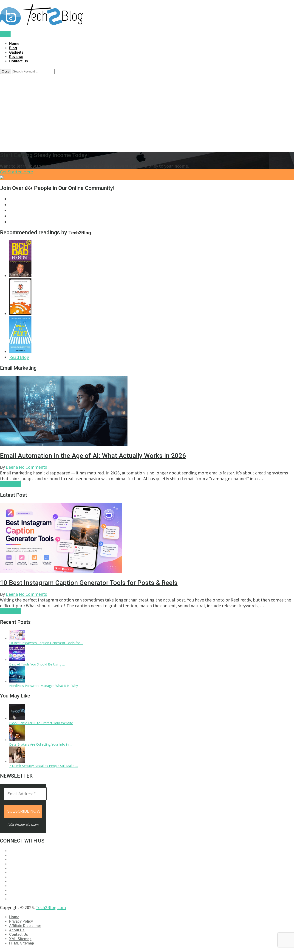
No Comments (33, 467)
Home (14, 43)
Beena (12, 467)
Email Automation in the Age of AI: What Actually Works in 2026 (93, 455)
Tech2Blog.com (51, 907)
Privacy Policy (21, 921)
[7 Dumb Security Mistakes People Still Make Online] (17, 761)
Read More (10, 484)
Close (5, 71)
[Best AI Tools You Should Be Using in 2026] (17, 660)
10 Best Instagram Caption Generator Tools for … (46, 643)
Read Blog (19, 357)
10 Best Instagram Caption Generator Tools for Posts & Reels (89, 583)
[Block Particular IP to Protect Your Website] (17, 718)
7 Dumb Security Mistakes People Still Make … (43, 766)
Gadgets (16, 52)
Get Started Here (16, 171)
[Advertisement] (147, 115)
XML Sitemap (20, 939)
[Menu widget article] (147, 538)
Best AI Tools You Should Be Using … (37, 664)
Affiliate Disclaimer (25, 926)
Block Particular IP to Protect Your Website (41, 723)
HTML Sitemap (21, 943)
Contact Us (18, 61)
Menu (5, 34)
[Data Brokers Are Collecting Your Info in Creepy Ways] (17, 740)
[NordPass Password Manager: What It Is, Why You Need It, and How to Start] (17, 681)
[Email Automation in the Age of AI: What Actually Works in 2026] (147, 411)
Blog (13, 48)
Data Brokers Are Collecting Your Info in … (40, 744)
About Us (17, 930)
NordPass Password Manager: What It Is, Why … (45, 685)
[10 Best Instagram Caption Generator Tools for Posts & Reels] (17, 638)
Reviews (16, 57)
